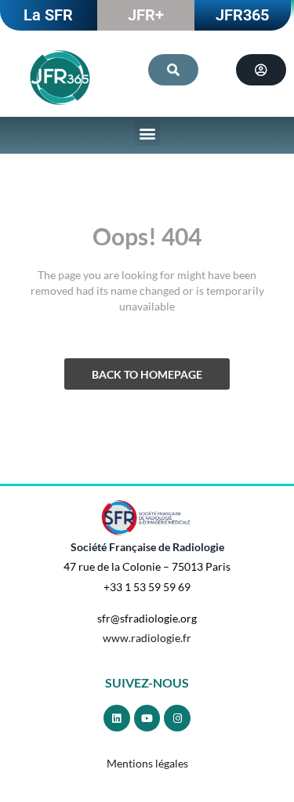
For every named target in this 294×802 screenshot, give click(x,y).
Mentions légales (147, 763)
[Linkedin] (116, 718)
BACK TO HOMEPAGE (147, 374)
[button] (147, 133)
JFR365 (242, 14)
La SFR (48, 14)
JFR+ (146, 14)
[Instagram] (177, 718)
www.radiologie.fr (147, 637)
